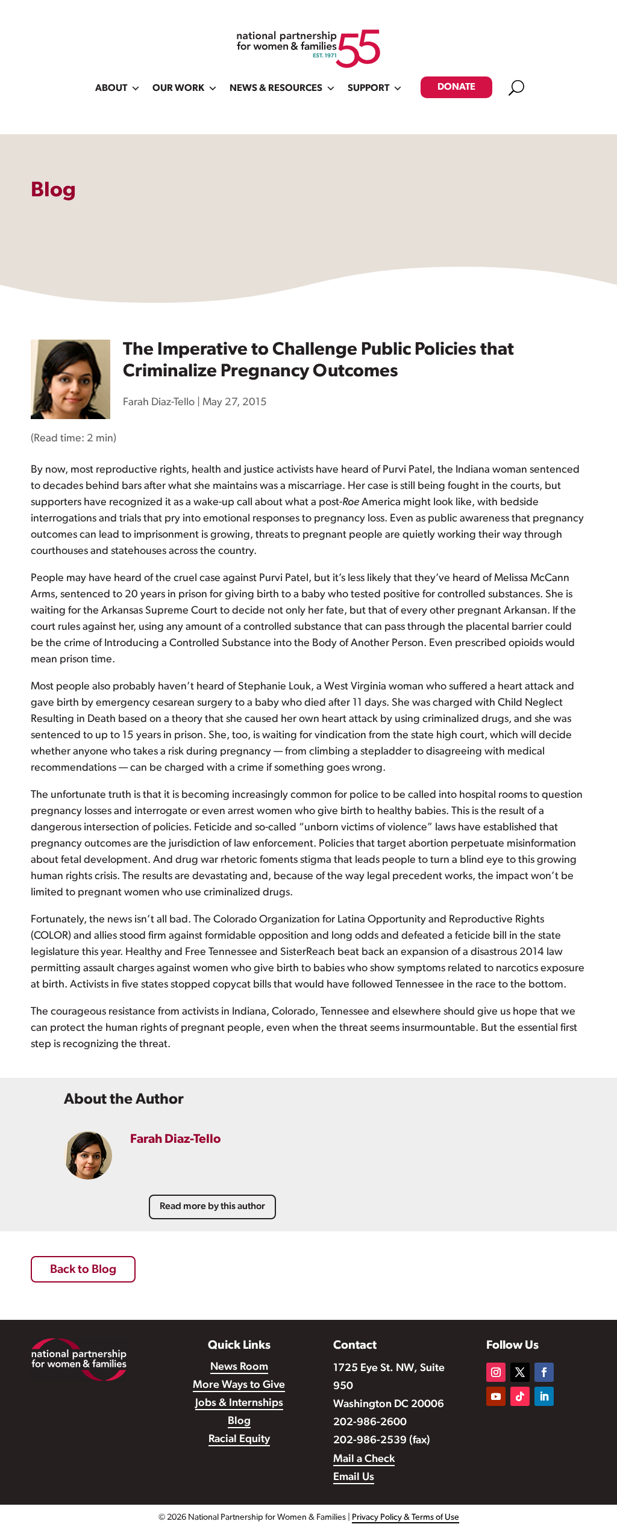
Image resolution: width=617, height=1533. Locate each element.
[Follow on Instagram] (496, 1372)
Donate (456, 87)
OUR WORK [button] (178, 88)
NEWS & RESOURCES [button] (276, 88)
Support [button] (368, 88)
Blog (239, 1421)
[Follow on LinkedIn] (544, 1396)
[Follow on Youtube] (496, 1396)
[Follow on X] (520, 1372)
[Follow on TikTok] (520, 1396)
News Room (239, 1367)
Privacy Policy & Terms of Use (405, 1517)
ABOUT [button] (111, 88)
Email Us (353, 1477)
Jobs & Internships (239, 1403)
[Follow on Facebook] (544, 1372)
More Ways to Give (239, 1385)
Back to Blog (83, 1270)
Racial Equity (239, 1439)
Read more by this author (212, 1206)
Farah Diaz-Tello (159, 402)
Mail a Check (364, 1459)
